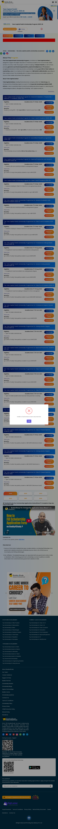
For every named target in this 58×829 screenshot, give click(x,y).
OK (29, 421)
